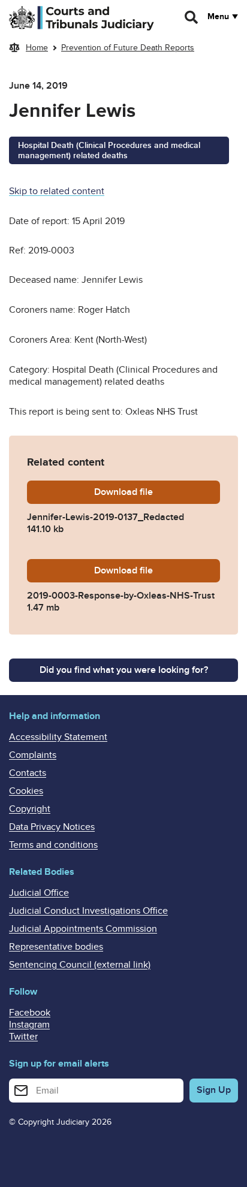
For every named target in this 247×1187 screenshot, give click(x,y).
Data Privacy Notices (52, 827)
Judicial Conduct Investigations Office (88, 911)
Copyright (29, 809)
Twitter (23, 1037)
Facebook (29, 1013)
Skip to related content (56, 191)
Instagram (29, 1025)
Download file (157, 492)
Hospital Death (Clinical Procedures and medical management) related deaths (109, 150)
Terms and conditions (53, 845)
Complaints (32, 755)
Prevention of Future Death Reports (127, 48)
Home (37, 48)
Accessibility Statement (58, 737)
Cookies (26, 791)
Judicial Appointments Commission (83, 929)
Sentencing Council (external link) (79, 965)
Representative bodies (56, 947)
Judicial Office (39, 893)
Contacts (27, 773)
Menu (218, 17)
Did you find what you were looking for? (124, 670)
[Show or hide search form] (192, 17)
